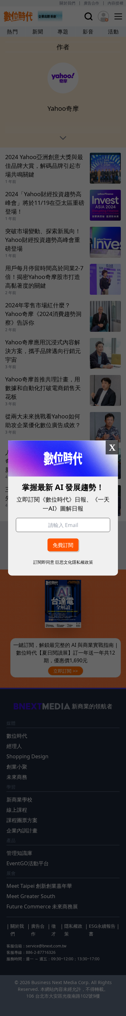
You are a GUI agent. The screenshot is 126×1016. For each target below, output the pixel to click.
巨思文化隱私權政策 (74, 562)
